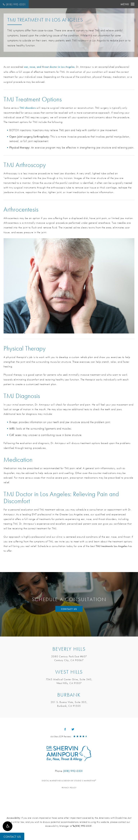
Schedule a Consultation (69, 599)
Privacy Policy (69, 787)
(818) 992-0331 (16, 4)
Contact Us (69, 609)
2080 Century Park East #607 (69, 658)
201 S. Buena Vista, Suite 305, (69, 704)
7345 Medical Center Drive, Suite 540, (69, 681)
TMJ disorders (28, 108)
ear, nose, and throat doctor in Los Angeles (49, 67)
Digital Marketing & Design (69, 780)
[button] (7, 826)
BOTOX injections (20, 130)
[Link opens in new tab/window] (65, 729)
